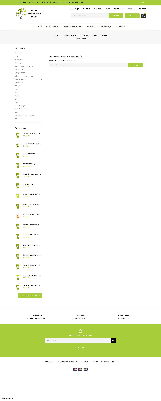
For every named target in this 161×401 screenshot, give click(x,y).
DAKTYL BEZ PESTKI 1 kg (32, 245)
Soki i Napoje (20, 106)
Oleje (17, 96)
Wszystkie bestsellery (30, 296)
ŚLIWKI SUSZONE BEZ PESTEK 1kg (32, 255)
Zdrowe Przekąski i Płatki (24, 76)
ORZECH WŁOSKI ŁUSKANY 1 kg (32, 225)
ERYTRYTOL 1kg (29, 164)
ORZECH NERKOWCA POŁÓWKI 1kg (32, 265)
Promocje (75, 9)
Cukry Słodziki (20, 73)
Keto (16, 56)
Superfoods (19, 83)
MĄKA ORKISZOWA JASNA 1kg (32, 154)
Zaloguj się (132, 16)
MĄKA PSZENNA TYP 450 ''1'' (32, 144)
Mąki (16, 92)
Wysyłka (130, 9)
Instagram (83, 347)
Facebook (78, 347)
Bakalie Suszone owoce (24, 66)
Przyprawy (19, 60)
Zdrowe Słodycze (21, 119)
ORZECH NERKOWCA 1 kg (32, 285)
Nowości (98, 9)
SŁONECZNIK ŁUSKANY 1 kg (32, 134)
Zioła (17, 89)
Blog (108, 9)
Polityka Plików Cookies (103, 362)
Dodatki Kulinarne (22, 109)
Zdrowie (18, 86)
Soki (16, 112)
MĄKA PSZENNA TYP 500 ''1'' (32, 215)
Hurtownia (19, 53)
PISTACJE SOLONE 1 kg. (32, 275)
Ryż (16, 99)
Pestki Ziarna (20, 69)
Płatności (118, 9)
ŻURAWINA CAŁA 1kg (31, 204)
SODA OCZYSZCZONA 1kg (32, 194)
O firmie (86, 9)
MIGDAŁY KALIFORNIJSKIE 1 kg (32, 174)
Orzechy (18, 63)
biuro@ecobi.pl (56, 2)
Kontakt (142, 9)
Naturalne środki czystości (25, 116)
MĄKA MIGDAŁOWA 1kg (32, 235)
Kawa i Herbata (21, 79)
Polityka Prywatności (67, 362)
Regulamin (49, 362)
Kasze (17, 102)
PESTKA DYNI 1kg (30, 184)
